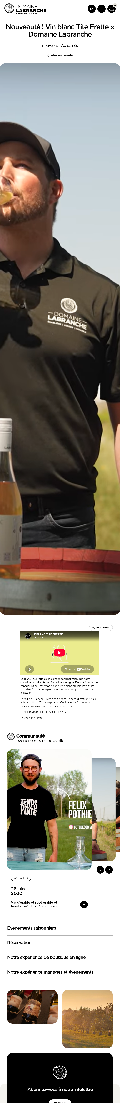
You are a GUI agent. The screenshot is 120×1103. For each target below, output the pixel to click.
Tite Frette (36, 718)
